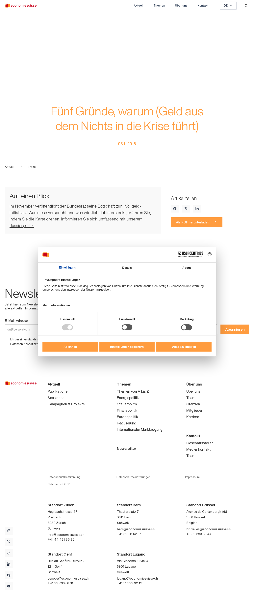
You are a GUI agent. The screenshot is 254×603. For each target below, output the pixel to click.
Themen (159, 5)
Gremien (193, 404)
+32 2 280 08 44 (199, 533)
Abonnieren (235, 329)
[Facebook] (175, 209)
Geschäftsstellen (200, 442)
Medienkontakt (198, 449)
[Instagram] (9, 531)
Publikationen (58, 391)
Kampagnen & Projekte (66, 404)
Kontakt (202, 5)
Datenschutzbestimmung (64, 477)
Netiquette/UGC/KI (60, 484)
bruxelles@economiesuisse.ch (208, 529)
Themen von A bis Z (133, 391)
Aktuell (138, 5)
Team (190, 397)
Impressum (192, 477)
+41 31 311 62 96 (129, 533)
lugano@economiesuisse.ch (137, 578)
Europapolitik (127, 416)
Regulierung (126, 423)
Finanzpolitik (127, 410)
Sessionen (56, 397)
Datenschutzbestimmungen (28, 344)
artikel (32, 167)
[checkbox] (6, 339)
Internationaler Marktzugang (140, 429)
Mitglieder (194, 410)
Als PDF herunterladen (192, 222)
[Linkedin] (197, 209)
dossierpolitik (22, 225)
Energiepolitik (128, 397)
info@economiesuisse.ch (66, 534)
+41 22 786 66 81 (60, 583)
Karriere (192, 416)
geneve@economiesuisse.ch (68, 578)
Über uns (181, 5)
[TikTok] (9, 553)
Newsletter (126, 448)
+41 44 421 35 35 (61, 539)
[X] (186, 209)
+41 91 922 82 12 (129, 583)
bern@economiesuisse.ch (136, 529)
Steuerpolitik (127, 404)
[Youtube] (9, 586)
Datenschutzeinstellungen (133, 477)
